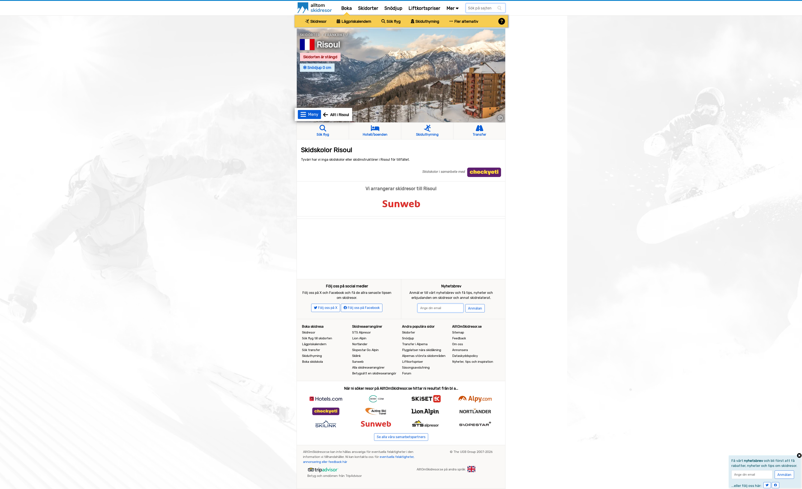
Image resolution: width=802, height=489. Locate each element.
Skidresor (318, 21)
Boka (346, 8)
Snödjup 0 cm (319, 67)
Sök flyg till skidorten (317, 338)
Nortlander (359, 344)
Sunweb (358, 362)
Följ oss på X (327, 308)
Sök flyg (393, 21)
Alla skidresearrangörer (368, 367)
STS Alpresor (361, 332)
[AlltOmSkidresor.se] (315, 7)
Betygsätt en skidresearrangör (374, 373)
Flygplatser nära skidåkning (421, 350)
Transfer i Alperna (415, 344)
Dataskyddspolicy (465, 356)
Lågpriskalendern (356, 21)
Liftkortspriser (424, 8)
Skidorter (368, 8)
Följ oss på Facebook (363, 308)
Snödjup (393, 8)
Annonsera (460, 350)
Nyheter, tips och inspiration (472, 362)
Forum (406, 373)
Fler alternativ (465, 21)
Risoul (328, 44)
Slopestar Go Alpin (365, 350)
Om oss (457, 344)
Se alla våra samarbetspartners (401, 437)
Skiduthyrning (427, 21)
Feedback (459, 338)
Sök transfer (311, 350)
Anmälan (475, 308)
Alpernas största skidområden (423, 356)
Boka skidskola (312, 362)
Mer (451, 8)
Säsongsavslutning (416, 367)
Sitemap (458, 332)
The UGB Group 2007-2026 (473, 452)
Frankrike (335, 35)
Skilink (356, 356)
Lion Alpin (359, 338)
